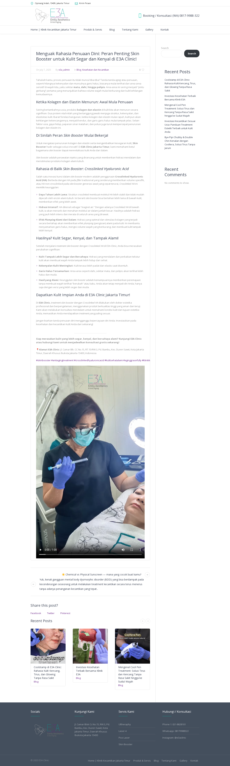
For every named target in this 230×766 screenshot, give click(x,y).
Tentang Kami (169, 761)
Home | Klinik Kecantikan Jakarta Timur (109, 761)
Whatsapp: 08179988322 (175, 731)
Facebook (36, 613)
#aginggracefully (132, 360)
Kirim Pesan (85, 3)
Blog (79, 69)
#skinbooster (43, 360)
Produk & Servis (142, 761)
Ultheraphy (125, 724)
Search (165, 48)
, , (52, 3)
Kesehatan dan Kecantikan (95, 69)
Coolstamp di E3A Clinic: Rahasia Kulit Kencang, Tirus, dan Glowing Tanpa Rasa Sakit (48, 672)
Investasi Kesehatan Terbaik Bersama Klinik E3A (89, 670)
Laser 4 (122, 731)
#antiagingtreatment (62, 360)
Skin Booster (125, 744)
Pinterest (65, 613)
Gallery (183, 761)
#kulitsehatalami (114, 360)
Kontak (194, 761)
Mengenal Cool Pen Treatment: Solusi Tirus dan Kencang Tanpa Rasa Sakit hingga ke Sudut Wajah (131, 674)
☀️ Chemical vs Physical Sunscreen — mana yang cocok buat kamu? (101, 574)
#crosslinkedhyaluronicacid (89, 360)
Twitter (50, 613)
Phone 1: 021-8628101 (174, 724)
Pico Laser (124, 737)
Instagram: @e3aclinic (174, 737)
